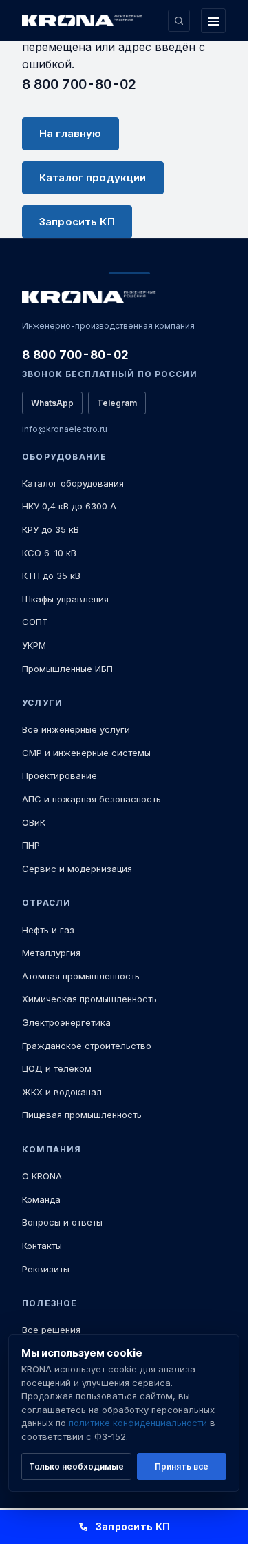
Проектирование (59, 775)
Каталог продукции (93, 177)
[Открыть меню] (213, 20)
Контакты (42, 1245)
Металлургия (51, 952)
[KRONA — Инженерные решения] (84, 21)
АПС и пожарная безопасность (91, 798)
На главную (70, 133)
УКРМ (34, 645)
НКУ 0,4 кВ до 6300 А (69, 505)
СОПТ (35, 621)
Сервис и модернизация (77, 868)
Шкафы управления (65, 599)
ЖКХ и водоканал (62, 1091)
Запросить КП (77, 221)
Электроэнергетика (66, 1022)
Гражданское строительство (86, 1045)
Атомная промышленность (81, 976)
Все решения (51, 1329)
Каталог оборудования (73, 483)
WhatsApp (52, 403)
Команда (41, 1199)
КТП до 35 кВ (51, 575)
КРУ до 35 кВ (50, 529)
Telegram (117, 403)
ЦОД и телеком (57, 1068)
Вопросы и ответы (62, 1222)
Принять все (181, 1466)
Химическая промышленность (89, 998)
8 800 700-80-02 (79, 84)
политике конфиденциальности (138, 1422)
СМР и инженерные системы (86, 752)
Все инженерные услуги (76, 729)
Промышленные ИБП (67, 668)
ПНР (31, 845)
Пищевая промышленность (82, 1114)
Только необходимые (76, 1466)
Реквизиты (45, 1268)
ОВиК (33, 822)
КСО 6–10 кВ (49, 552)
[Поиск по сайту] (179, 21)
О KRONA (42, 1175)
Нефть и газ (48, 929)
